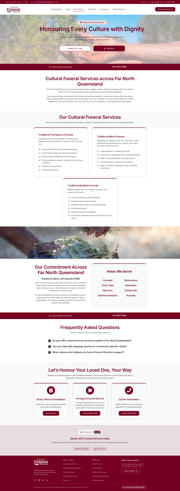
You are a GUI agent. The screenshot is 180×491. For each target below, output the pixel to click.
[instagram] (39, 480)
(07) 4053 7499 (119, 67)
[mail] (43, 480)
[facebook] (35, 480)
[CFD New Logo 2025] (13, 9)
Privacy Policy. (83, 487)
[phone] (47, 480)
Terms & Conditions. (72, 487)
